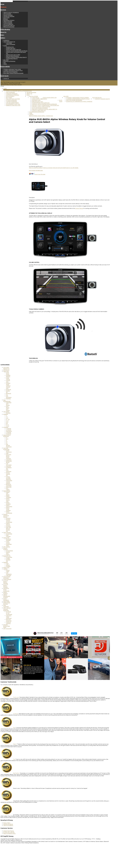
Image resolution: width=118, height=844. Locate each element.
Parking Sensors (8, 524)
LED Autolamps (9, 573)
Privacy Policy (6, 822)
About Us (3, 32)
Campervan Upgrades (8, 16)
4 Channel (8, 430)
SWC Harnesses (8, 470)
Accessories (9, 533)
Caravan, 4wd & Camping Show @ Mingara (16, 50)
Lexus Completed (10, 44)
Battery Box (6, 567)
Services (3, 10)
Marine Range (6, 491)
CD (7, 394)
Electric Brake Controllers (6, 577)
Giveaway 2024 (10, 47)
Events (5, 45)
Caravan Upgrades (8, 15)
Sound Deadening (6, 599)
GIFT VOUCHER (7, 628)
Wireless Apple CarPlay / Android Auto (8, 385)
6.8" (7, 423)
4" (6, 415)
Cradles (8, 558)
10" (6, 441)
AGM (7, 563)
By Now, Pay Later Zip (8, 832)
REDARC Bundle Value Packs (6, 626)
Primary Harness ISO (8, 474)
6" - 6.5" (8, 419)
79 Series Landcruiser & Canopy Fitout (13, 70)
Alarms (8, 554)
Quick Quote (4, 76)
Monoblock (9, 431)
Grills (7, 453)
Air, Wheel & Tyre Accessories (9, 613)
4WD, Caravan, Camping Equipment (7, 609)
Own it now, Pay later (39, 174)
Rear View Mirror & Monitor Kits (8, 529)
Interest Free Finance (8, 831)
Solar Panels (6, 17)
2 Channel (8, 428)
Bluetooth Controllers (9, 485)
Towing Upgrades (7, 23)
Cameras (8, 526)
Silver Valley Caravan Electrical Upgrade (13, 73)
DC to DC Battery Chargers (5, 586)
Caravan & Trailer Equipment (9, 617)
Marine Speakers (8, 503)
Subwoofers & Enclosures (6, 435)
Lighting (5, 569)
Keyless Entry (8, 552)
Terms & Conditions (8, 825)
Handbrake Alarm (9, 545)
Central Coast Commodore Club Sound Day (45, 105)
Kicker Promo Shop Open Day (13, 49)
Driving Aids (6, 537)
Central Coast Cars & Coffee (13, 54)
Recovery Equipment (9, 620)
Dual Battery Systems (8, 20)
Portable (8, 566)
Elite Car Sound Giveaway (12, 56)
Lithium (8, 565)
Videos (5, 63)
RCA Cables (7, 489)
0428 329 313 (4, 81)
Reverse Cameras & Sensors (6, 516)
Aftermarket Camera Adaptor (9, 482)
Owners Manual (79, 208)
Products (3, 7)
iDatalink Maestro (8, 376)
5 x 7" (7, 420)
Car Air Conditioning (8, 24)
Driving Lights (7, 571)
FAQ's (2, 35)
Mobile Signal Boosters (6, 603)
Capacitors (8, 459)
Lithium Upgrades (7, 21)
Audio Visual (7, 373)
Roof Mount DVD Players (8, 408)
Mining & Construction (8, 26)
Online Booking (5, 29)
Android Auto (8, 381)
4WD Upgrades (7, 13)
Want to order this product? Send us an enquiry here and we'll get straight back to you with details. (53, 167)
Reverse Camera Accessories (9, 521)
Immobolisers (9, 550)
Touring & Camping (8, 623)
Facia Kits (8, 466)
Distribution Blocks (9, 461)
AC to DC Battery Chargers (5, 582)
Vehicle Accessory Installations (11, 12)
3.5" (7, 417)
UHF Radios (6, 411)
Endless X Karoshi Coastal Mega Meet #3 (16, 57)
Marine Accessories (9, 512)
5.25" (7, 418)
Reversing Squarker (8, 539)
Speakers (5, 414)
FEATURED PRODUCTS (6, 368)
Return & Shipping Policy (9, 833)
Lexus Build (9, 43)
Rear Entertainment (6, 400)
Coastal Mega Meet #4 (12, 58)
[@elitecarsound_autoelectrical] (35, 633)
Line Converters (9, 464)
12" (6, 443)
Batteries (5, 19)
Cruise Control (8, 542)
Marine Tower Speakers (8, 509)
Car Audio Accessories (6, 448)
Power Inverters (7, 579)
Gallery (3, 38)
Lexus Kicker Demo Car (9, 41)
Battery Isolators (5, 593)
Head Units (6, 371)
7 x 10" (7, 426)
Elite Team (6, 60)
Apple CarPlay (8, 378)
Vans (4, 62)
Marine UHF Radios (7, 493)
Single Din (8, 389)
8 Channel (8, 433)
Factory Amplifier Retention (8, 478)
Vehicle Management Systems (6, 596)
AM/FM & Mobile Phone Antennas (8, 456)
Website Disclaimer (8, 824)
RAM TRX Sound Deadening (10, 71)
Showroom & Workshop (9, 61)
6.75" (7, 422)
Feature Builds (5, 66)
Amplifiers (5, 427)
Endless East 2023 (10, 48)
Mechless (8, 398)
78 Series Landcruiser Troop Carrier (12, 69)
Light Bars (8, 575)
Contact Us (6, 78)
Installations (6, 40)
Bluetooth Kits (7, 556)
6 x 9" (7, 424)
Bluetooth (8, 393)
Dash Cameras (7, 532)
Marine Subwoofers (9, 506)
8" (6, 440)
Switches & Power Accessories (6, 590)
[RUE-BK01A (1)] (39, 196)
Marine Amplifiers (8, 496)
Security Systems (5, 548)
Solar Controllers (6, 606)
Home (2, 4)
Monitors (8, 518)
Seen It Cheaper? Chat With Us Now (36, 170)
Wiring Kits (8, 487)
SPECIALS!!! (6, 370)
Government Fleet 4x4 (9, 25)
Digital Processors (9, 451)
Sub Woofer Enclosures (9, 445)
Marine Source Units (8, 500)
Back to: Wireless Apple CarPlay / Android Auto (41, 115)
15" (6, 437)
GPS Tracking (6, 546)
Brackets (8, 413)
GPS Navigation (8, 396)
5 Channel (8, 432)
